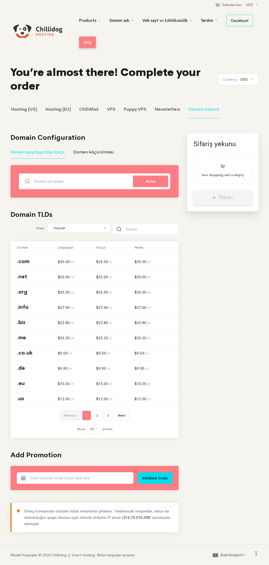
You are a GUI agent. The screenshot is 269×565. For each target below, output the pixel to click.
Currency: (235, 79)
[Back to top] (256, 553)
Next (122, 415)
